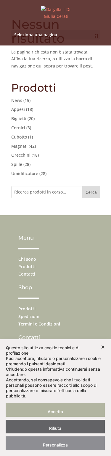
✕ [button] (103, 347)
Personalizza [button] (55, 444)
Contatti (26, 274)
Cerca (91, 192)
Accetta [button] (55, 411)
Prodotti (27, 266)
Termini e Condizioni (39, 324)
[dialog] (55, 397)
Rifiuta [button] (55, 428)
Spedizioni (28, 316)
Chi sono (27, 259)
